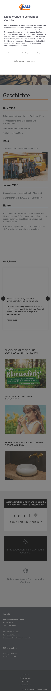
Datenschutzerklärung (19, 43)
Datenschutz (19, 61)
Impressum (31, 61)
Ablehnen (11, 53)
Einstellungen (25, 53)
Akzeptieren (40, 53)
